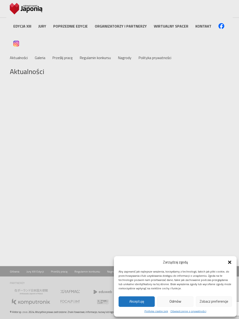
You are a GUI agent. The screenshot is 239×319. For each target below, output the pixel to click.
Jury (42, 26)
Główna (14, 271)
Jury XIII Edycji (35, 271)
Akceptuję (136, 301)
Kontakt (203, 26)
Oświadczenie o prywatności (188, 311)
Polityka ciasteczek (156, 311)
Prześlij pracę (62, 57)
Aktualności (19, 57)
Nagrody (124, 57)
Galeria (40, 57)
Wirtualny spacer (171, 26)
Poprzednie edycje (70, 26)
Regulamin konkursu (95, 57)
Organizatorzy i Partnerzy (121, 26)
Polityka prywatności (154, 57)
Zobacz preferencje (214, 301)
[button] (229, 262)
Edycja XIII (22, 26)
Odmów (175, 301)
